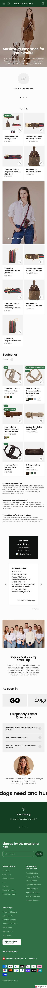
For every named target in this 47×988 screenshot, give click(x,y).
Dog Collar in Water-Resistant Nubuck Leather (12, 429)
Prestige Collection (33, 892)
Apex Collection (32, 873)
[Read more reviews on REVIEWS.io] (23, 554)
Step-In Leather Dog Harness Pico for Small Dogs (33, 391)
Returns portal (8, 916)
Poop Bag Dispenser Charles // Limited (12, 270)
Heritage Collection (33, 900)
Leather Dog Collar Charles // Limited (34, 138)
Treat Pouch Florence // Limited (34, 304)
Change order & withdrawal (11, 942)
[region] (23, 584)
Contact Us (7, 875)
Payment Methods (9, 920)
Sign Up (39, 854)
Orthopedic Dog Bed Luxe (33, 466)
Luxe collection (31, 881)
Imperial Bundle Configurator (11, 138)
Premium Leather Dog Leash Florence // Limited (12, 305)
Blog (4, 882)
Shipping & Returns (10, 912)
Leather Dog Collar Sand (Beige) (34, 428)
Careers (5, 886)
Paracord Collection (33, 885)
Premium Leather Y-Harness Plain (12, 390)
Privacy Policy (8, 931)
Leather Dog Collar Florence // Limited (34, 269)
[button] (6, 584)
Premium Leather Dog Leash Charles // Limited (12, 171)
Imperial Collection (33, 877)
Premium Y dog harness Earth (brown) (11, 467)
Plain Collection (32, 889)
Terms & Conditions (10, 924)
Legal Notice (7, 935)
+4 (39, 399)
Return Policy (7, 927)
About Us (6, 871)
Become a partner (9, 894)
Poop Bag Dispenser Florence (13, 339)
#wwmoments (8, 878)
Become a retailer (9, 890)
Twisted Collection (33, 896)
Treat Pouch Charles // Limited (33, 170)
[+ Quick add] (20, 130)
